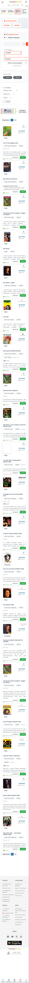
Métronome (18, 924)
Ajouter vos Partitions (20, 888)
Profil (26, 981)
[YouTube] (12, 936)
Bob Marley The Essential (10, 179)
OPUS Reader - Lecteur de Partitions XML (20, 910)
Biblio (14, 981)
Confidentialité (6, 897)
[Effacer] (24, 44)
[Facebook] (8, 936)
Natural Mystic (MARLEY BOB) (11, 795)
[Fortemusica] (8, 953)
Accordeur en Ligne (20, 914)
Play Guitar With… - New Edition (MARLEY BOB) (12, 833)
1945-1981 (6, 317)
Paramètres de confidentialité (6, 900)
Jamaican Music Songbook (10, 390)
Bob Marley (6, 248)
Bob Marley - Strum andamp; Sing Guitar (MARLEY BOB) (14, 425)
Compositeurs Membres (18, 884)
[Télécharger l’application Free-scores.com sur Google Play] (14, 943)
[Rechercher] (22, 5)
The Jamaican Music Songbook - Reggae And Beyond (14, 213)
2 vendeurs (7, 564)
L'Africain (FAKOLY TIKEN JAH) (11, 756)
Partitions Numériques (22, 111)
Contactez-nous (6, 888)
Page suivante (6, 120)
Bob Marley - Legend (9, 282)
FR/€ (26, 6)
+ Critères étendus (17, 65)
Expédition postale (13, 34)
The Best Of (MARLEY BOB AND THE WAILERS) (13, 640)
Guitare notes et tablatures (10, 146)
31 (15, 120)
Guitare (6, 251)
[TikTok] (21, 936)
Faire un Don (18, 895)
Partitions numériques (14, 37)
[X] (16, 936)
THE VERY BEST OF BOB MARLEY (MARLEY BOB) (12, 461)
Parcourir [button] (9, 981)
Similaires (15, 157)
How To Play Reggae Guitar (10, 143)
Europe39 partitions (8, 111)
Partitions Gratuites (5, 909)
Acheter (23, 157)
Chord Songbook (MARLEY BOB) (12, 721)
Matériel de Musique (6, 920)
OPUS (20, 981)
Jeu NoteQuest (19, 922)
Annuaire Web (18, 917)
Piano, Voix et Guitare (9, 217)
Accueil (3, 981)
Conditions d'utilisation (8, 894)
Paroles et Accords (8, 429)
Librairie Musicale (11, 21)
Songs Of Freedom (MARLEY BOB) (12, 533)
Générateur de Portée (20, 919)
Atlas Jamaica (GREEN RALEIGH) (12, 351)
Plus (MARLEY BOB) (8, 605)
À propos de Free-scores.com (7, 884)
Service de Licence (20, 890)
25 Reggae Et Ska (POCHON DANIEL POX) (13, 494)
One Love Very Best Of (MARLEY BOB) (13, 569)
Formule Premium (19, 893)
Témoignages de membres (6, 891)
